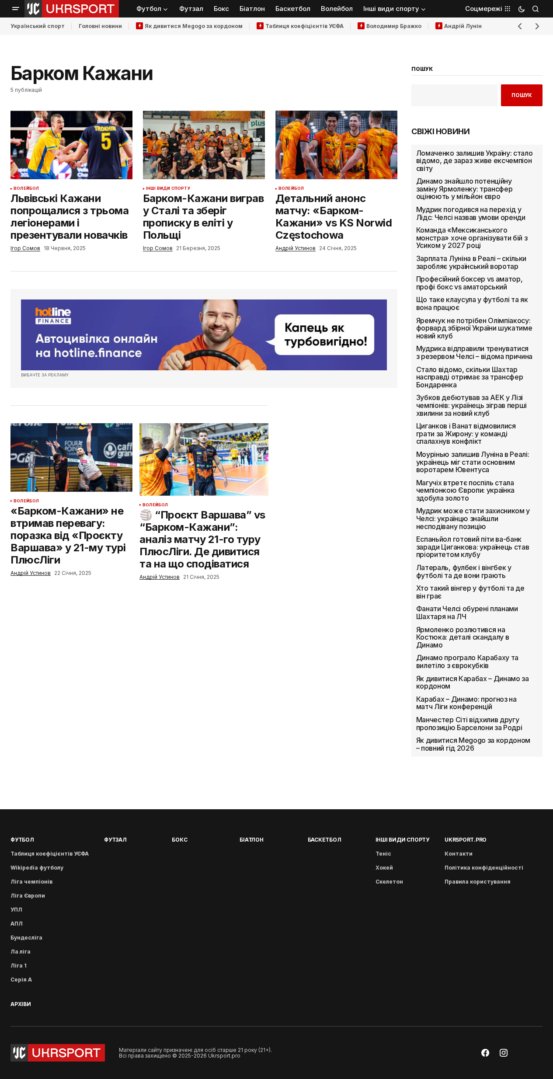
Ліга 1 (18, 965)
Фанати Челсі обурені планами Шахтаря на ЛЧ (467, 612)
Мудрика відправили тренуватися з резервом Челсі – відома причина (474, 352)
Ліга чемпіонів (31, 881)
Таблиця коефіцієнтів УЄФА (304, 26)
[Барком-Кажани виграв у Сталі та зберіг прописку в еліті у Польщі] (204, 145)
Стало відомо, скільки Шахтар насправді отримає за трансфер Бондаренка (469, 377)
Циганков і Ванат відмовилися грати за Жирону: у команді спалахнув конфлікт (466, 434)
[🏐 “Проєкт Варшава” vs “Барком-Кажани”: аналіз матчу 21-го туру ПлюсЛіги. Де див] (203, 459)
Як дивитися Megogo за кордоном (194, 26)
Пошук (521, 95)
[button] (15, 8)
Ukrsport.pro (466, 839)
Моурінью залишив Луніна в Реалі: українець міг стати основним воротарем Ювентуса (472, 462)
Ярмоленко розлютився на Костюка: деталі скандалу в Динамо (462, 637)
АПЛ (16, 923)
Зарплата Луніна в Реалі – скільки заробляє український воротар (471, 262)
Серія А (21, 979)
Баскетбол (324, 839)
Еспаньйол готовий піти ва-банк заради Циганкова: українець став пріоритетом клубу (472, 547)
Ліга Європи (27, 895)
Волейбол (26, 188)
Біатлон (251, 839)
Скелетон (389, 881)
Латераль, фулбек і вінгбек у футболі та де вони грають (463, 571)
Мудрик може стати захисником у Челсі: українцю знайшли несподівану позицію (473, 518)
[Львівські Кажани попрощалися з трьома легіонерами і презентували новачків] (71, 145)
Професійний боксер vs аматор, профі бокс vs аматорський (469, 283)
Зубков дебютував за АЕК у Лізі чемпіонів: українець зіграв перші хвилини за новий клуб (471, 405)
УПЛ (16, 909)
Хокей (384, 867)
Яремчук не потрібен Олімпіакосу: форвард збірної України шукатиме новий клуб (474, 328)
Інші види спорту (168, 188)
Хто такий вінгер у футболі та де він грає (470, 592)
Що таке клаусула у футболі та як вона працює (472, 303)
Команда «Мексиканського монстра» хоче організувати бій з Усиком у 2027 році (472, 238)
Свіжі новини (440, 131)
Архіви (20, 1004)
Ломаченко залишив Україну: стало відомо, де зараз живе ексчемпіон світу (474, 161)
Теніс (383, 853)
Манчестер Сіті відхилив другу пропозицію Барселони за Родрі (469, 723)
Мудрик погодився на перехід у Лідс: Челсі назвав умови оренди (470, 213)
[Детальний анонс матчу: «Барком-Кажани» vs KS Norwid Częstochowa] (336, 145)
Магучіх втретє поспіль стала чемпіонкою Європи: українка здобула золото (465, 490)
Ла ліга (20, 951)
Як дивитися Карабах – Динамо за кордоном (472, 682)
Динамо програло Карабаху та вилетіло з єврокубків (467, 661)
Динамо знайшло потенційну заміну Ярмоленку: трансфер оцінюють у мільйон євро (464, 189)
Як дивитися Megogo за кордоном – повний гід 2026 (473, 744)
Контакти (459, 853)
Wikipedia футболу (36, 867)
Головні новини (100, 26)
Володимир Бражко (393, 26)
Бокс (179, 839)
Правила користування (478, 881)
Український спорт (37, 26)
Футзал (115, 839)
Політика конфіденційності (484, 867)
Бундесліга (26, 937)
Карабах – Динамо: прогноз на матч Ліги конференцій (466, 703)
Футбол (22, 839)
